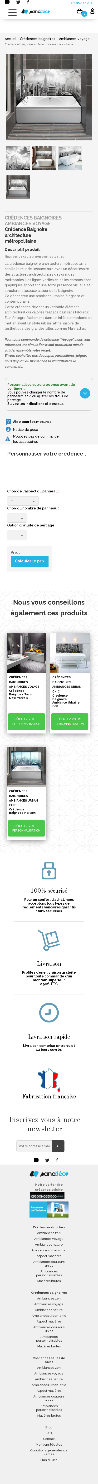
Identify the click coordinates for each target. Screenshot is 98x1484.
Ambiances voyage (74, 39)
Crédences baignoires (37, 39)
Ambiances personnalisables (49, 1273)
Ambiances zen (49, 1233)
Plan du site (49, 1460)
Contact (49, 1439)
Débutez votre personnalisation (26, 721)
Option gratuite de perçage (30, 525)
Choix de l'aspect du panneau (33, 491)
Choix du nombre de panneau (33, 508)
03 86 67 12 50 (82, 3)
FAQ (49, 1433)
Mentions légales (49, 1444)
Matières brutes (49, 1281)
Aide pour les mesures (32, 422)
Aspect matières (49, 1256)
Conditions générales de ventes (49, 1452)
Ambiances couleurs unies (48, 1263)
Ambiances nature (49, 1244)
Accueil (10, 39)
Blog (49, 1427)
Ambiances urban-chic (49, 1250)
